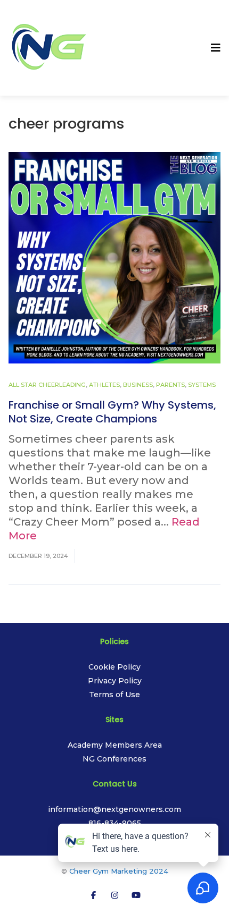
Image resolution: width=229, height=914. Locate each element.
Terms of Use (114, 694)
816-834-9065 (114, 823)
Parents (170, 384)
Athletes (104, 384)
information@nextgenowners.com (114, 809)
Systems (202, 384)
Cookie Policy (114, 667)
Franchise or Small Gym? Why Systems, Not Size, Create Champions (112, 411)
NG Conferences (114, 759)
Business (138, 384)
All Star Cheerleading (47, 384)
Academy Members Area (115, 745)
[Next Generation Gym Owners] (48, 46)
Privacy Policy (115, 681)
